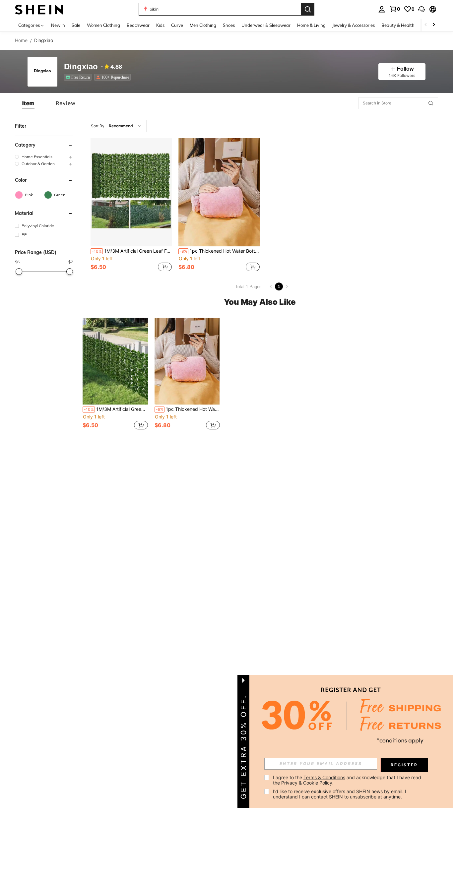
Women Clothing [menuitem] (103, 25)
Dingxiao (81, 67)
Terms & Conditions (324, 777)
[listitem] (79, 77)
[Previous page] (271, 286)
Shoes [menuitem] (229, 25)
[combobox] (117, 126)
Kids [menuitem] (160, 25)
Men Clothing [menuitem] (203, 25)
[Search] (307, 9)
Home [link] (21, 40)
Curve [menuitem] (177, 25)
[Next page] (287, 286)
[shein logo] (39, 9)
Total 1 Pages (248, 286)
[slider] (19, 271)
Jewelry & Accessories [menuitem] (353, 25)
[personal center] (382, 9)
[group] (44, 157)
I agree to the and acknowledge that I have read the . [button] (347, 780)
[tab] (28, 103)
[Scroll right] (433, 25)
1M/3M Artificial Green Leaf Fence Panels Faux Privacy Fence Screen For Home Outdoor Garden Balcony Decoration (132, 251)
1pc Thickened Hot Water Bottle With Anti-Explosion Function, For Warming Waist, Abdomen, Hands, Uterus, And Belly (220, 251)
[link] (394, 9)
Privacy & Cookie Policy (306, 783)
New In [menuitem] (58, 25)
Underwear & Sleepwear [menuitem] (266, 25)
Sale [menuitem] (76, 25)
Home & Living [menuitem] (311, 25)
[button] (421, 9)
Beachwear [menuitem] (138, 25)
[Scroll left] (425, 25)
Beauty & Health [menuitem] (398, 25)
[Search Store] (431, 103)
